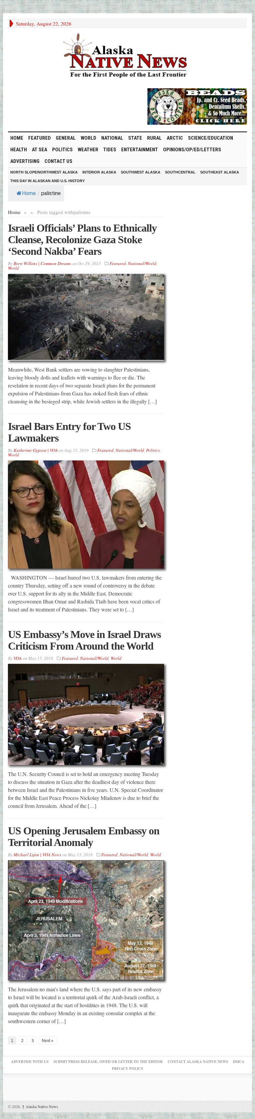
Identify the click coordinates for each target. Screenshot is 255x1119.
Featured (39, 138)
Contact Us (58, 161)
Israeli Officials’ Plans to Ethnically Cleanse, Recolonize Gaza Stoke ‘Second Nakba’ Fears (82, 239)
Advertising (25, 161)
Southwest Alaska (140, 172)
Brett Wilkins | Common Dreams (42, 263)
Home (29, 193)
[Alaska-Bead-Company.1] (197, 105)
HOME (16, 138)
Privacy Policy (127, 1068)
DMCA (238, 1061)
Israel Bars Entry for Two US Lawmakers (69, 432)
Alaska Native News (40, 1106)
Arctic (175, 138)
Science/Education (210, 138)
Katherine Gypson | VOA (36, 450)
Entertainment (139, 150)
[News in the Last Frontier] (127, 56)
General (66, 138)
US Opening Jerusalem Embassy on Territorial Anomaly (83, 836)
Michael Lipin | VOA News (37, 855)
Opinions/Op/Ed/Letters (192, 150)
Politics (62, 150)
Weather (88, 150)
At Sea (39, 150)
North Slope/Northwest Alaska (44, 172)
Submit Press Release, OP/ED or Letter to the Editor (108, 1061)
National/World (142, 263)
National (112, 138)
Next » (47, 1040)
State (135, 138)
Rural (154, 138)
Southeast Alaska (219, 172)
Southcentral (180, 172)
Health (18, 150)
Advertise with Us (29, 1061)
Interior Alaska (99, 172)
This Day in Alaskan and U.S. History (47, 181)
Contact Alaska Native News (198, 1061)
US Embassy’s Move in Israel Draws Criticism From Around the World (84, 640)
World (88, 138)
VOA (18, 658)
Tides (109, 150)
